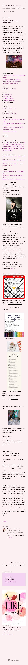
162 (15, 108)
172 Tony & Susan (7, 96)
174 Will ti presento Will (9, 100)
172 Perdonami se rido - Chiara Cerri (12, 81)
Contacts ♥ (9, 579)
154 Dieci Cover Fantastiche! (10, 131)
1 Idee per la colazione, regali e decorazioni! (14, 142)
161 (11, 108)
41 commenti (13, 581)
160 (8, 108)
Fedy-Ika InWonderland (13, 529)
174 (8, 88)
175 (12, 88)
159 (4, 108)
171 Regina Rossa (7, 94)
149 (8, 113)
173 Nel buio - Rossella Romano (11, 83)
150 (12, 113)
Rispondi (9, 537)
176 (15, 88)
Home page (5, 11)
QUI (12, 268)
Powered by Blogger (15, 660)
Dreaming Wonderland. (11, 5)
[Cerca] (25, 2)
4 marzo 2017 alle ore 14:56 (14, 530)
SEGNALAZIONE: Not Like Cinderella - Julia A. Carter (12, 630)
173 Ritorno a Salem (8, 98)
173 (4, 88)
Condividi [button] (4, 521)
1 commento (10, 634)
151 (15, 113)
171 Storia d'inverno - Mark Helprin (11, 79)
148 (4, 113)
